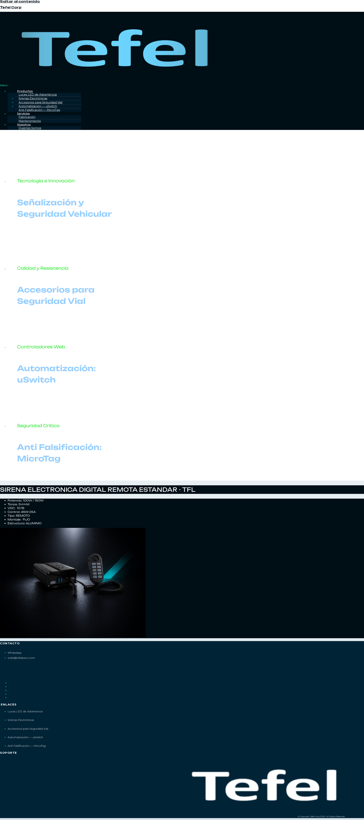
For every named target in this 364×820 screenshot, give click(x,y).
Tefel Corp (10, 7)
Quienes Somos (30, 128)
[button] (182, 85)
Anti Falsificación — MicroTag (39, 110)
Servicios (23, 113)
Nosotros (24, 124)
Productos (25, 91)
